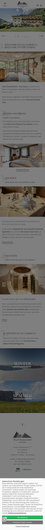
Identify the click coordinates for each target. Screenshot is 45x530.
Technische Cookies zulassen (22, 522)
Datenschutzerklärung (17, 513)
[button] (4, 519)
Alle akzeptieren (22, 517)
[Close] (6, 518)
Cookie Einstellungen (23, 526)
